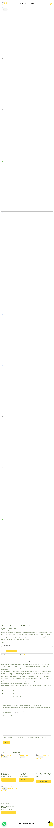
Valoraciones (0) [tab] (25, 661)
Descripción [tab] (4, 661)
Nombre (5, 725)
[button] (27, 3)
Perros (25, 654)
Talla (2, 642)
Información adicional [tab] (14, 661)
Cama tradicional (5, 623)
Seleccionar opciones (9, 780)
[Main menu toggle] (51, 4)
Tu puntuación (7, 712)
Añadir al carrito (11, 651)
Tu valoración (7, 715)
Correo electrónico (8, 731)
